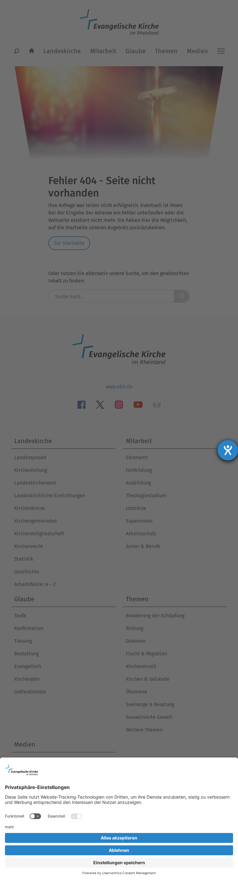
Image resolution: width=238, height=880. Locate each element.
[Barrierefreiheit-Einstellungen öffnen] (228, 450)
